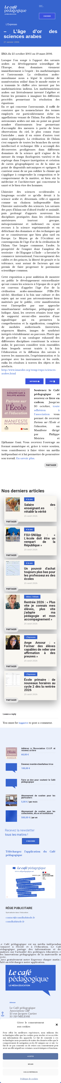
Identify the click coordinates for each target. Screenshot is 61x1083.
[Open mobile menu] (42, 6)
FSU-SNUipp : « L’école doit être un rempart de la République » (39, 540)
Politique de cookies (29, 1079)
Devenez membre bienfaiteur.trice (37, 764)
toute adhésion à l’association (47, 410)
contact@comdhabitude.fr (20, 917)
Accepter (30, 1056)
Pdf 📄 (52, 381)
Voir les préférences (30, 1072)
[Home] (16, 19)
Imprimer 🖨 (34, 381)
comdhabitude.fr (15, 921)
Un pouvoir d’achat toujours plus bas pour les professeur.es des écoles (39, 574)
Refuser (30, 1064)
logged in (23, 723)
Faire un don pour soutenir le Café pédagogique (38, 781)
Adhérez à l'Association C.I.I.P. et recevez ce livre (38, 749)
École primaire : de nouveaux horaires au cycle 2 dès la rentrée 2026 (39, 685)
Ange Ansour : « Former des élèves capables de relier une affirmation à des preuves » (39, 649)
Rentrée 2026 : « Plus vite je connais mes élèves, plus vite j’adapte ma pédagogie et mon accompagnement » (39, 610)
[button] (56, 1024)
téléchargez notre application (26, 962)
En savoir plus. (25, 458)
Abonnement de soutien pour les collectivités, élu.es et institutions (38, 812)
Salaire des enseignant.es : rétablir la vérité (39, 508)
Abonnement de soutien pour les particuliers (38, 797)
